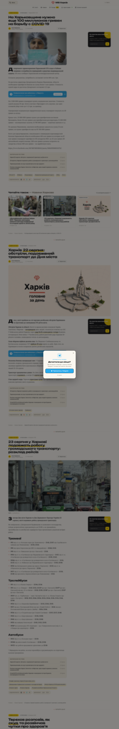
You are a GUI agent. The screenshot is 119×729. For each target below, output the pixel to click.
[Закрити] (73, 353)
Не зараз (59, 375)
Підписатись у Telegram (60, 371)
